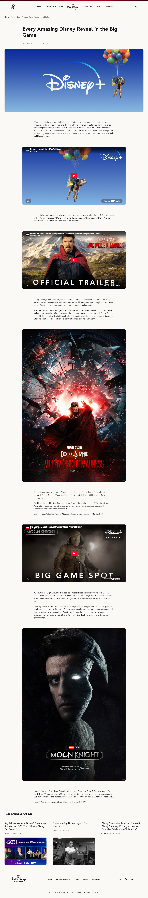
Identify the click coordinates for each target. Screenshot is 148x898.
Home (7, 17)
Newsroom (87, 7)
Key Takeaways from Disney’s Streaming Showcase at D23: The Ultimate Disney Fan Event (25, 826)
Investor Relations (55, 7)
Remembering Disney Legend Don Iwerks (70, 825)
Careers (109, 7)
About (39, 7)
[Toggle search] (136, 6)
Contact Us (96, 879)
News (13, 17)
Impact (99, 7)
